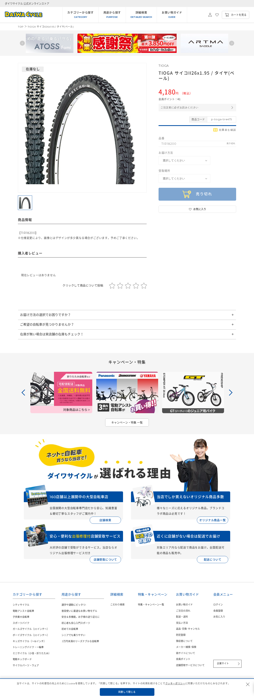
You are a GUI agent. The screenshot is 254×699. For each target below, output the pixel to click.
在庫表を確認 (227, 129)
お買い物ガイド (184, 604)
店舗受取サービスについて (190, 665)
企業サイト (223, 663)
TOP (21, 26)
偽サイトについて (185, 653)
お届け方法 (166, 152)
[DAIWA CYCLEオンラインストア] (21, 14)
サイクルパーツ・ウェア (26, 665)
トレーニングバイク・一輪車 (28, 647)
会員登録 (218, 610)
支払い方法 (182, 622)
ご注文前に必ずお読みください (179, 107)
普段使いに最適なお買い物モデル (79, 610)
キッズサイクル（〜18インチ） (29, 641)
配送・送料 (182, 616)
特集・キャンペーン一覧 (151, 604)
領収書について (184, 641)
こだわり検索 (117, 604)
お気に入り (219, 616)
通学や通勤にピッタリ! (74, 604)
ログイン (218, 604)
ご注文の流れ (183, 610)
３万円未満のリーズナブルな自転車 (80, 641)
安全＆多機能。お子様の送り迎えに (81, 616)
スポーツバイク (21, 623)
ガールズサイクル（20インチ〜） (31, 628)
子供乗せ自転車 (21, 616)
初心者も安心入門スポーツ (76, 623)
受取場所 (164, 171)
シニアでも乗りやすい (73, 635)
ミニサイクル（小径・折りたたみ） (32, 653)
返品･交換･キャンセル (188, 628)
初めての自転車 (70, 628)
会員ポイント (183, 659)
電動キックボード (22, 659)
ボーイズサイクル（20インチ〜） (31, 635)
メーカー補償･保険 (186, 647)
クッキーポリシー (175, 683)
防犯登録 (181, 634)
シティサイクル (21, 604)
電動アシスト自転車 (23, 610)
